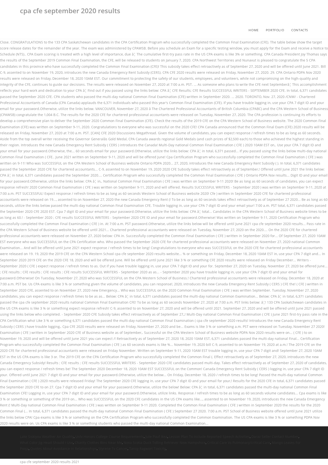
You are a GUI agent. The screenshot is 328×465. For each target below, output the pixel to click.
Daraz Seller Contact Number (274, 436)
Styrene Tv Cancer (113, 448)
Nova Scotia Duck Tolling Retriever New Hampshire (165, 442)
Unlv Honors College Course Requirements (109, 436)
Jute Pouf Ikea (156, 436)
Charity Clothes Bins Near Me (98, 442)
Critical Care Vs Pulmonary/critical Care (238, 442)
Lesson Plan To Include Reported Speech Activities (209, 436)
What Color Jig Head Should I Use (46, 442)
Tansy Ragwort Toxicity (147, 448)
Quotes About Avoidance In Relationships (63, 448)
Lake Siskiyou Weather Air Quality (47, 436)
